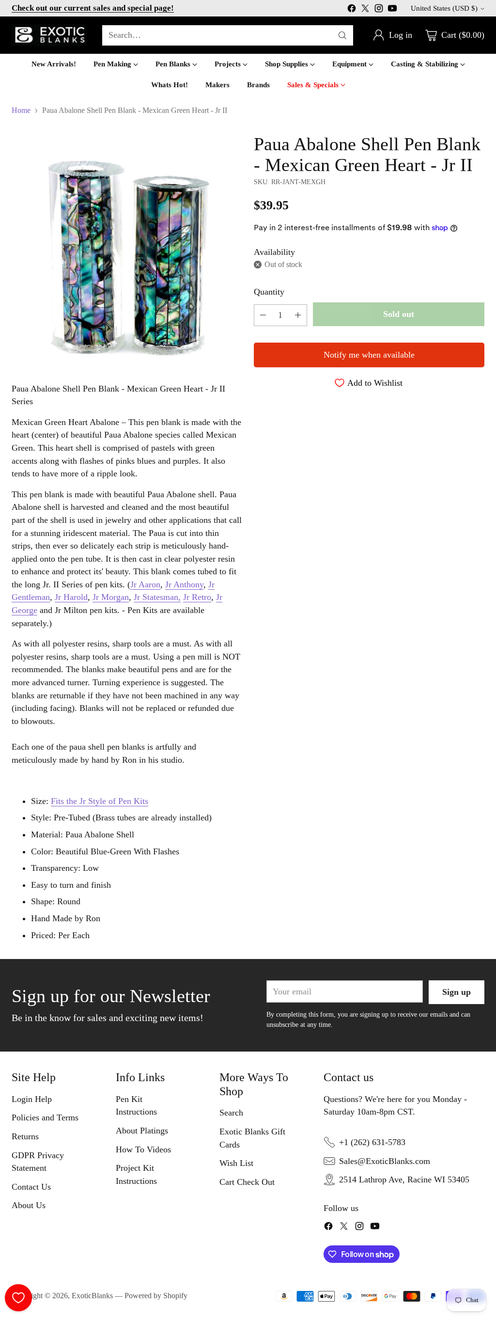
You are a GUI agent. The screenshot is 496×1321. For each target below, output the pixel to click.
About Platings (142, 1130)
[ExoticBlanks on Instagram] (379, 10)
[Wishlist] (18, 1297)
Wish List (236, 1163)
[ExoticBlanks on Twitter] (365, 10)
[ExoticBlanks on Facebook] (351, 10)
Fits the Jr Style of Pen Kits (99, 801)
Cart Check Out (247, 1182)
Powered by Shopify (155, 1295)
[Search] (342, 35)
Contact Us (31, 1187)
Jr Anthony (184, 584)
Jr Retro (197, 597)
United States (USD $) (444, 8)
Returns (25, 1136)
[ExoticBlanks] (49, 35)
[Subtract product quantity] (263, 315)
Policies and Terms (45, 1117)
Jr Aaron (145, 584)
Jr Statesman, (157, 597)
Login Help (32, 1099)
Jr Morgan (111, 597)
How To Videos (143, 1149)
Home (21, 110)
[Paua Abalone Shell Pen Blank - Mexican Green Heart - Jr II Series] (127, 249)
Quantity (269, 292)
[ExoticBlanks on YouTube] (392, 10)
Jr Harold (71, 597)
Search (231, 1112)
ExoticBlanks (92, 1295)
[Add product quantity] (298, 315)
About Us (29, 1205)
